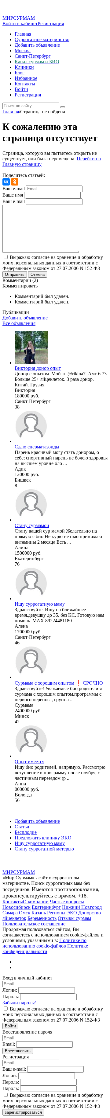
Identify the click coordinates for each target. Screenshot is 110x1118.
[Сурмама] (31, 677)
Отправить (14, 274)
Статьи (22, 826)
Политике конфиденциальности (45, 948)
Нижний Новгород (82, 907)
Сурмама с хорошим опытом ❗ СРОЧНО (59, 683)
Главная (23, 34)
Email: (8, 1044)
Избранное (26, 78)
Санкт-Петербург (33, 56)
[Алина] (31, 519)
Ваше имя (12, 194)
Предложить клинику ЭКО (43, 837)
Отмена (38, 274)
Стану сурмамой (32, 525)
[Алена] (31, 598)
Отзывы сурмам (74, 918)
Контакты (25, 83)
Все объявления (18, 323)
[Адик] (31, 441)
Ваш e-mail (13, 188)
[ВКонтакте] (6, 182)
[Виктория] (31, 362)
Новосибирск (16, 907)
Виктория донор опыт (38, 368)
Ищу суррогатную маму (40, 604)
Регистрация (51, 23)
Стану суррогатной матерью (44, 848)
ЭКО (72, 912)
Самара (10, 912)
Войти (21, 89)
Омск (24, 912)
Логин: (9, 990)
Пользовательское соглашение (33, 923)
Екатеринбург (46, 907)
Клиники (24, 67)
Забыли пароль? (19, 1002)
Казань (38, 912)
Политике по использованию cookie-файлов (44, 943)
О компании (36, 901)
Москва (23, 50)
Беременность (42, 918)
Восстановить (18, 1051)
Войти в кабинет (20, 23)
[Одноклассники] (14, 182)
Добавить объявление (37, 45)
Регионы (56, 912)
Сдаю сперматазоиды (37, 446)
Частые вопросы (67, 901)
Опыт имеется (29, 761)
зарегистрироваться (23, 1112)
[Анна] (31, 756)
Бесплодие (26, 832)
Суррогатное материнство (42, 39)
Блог (19, 72)
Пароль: (10, 996)
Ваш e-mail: (14, 1069)
